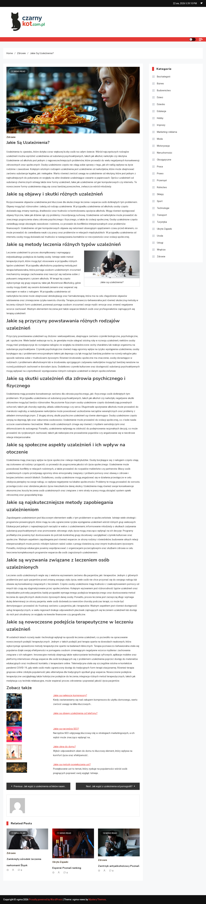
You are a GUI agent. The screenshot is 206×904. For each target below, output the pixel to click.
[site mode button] (192, 39)
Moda (160, 139)
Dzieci (160, 97)
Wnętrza (161, 249)
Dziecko (161, 104)
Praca (160, 166)
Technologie (163, 208)
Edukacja (161, 111)
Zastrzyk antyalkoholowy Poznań (118, 866)
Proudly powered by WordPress (46, 899)
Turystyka (162, 222)
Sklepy (160, 194)
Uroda (160, 235)
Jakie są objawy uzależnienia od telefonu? (75, 713)
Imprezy (161, 125)
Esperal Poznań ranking (66, 868)
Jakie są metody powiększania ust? (72, 764)
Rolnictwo (162, 187)
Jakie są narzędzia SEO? (66, 728)
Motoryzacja (163, 146)
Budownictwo (164, 90)
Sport (160, 201)
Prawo (160, 173)
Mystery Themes (97, 899)
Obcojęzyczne (164, 159)
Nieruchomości (164, 152)
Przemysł (162, 180)
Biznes (160, 83)
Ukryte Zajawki (60, 862)
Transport (162, 215)
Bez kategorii (163, 76)
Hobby (160, 118)
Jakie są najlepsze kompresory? (70, 695)
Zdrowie (10, 137)
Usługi (160, 242)
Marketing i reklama (167, 132)
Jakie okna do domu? (64, 746)
